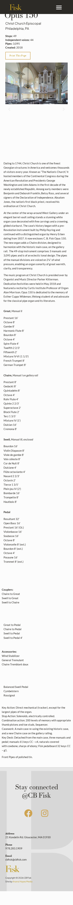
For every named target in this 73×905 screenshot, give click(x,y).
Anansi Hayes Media (22, 881)
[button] (59, 7)
